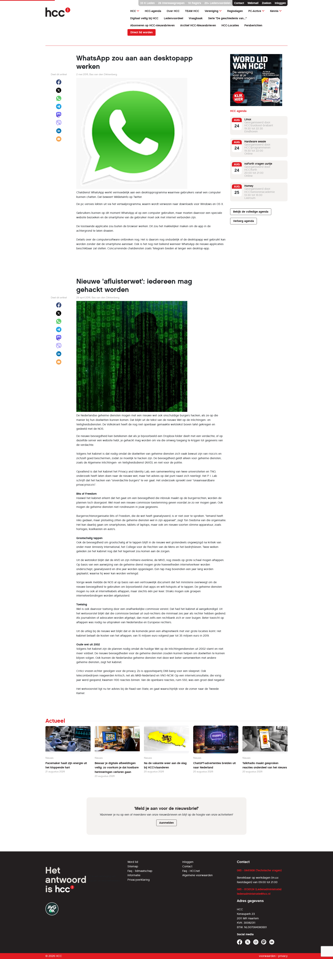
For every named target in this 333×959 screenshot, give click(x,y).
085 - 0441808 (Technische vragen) (259, 870)
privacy (283, 956)
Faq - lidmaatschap (139, 871)
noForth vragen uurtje (258, 163)
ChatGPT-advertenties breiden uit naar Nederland (214, 765)
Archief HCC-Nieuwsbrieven (198, 25)
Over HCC (173, 11)
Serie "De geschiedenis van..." (227, 18)
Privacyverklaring (138, 879)
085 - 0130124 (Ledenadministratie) (259, 889)
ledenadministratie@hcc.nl (253, 893)
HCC (133, 11)
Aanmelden (166, 822)
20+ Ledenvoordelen (217, 3)
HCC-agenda (153, 11)
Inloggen (280, 3)
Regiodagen (235, 11)
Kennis (274, 11)
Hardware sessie (255, 141)
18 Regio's (194, 3)
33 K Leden (147, 3)
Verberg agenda (243, 221)
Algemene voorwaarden (197, 875)
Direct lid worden (141, 32)
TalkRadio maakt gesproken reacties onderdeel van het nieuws (264, 765)
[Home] (84, 12)
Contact (239, 3)
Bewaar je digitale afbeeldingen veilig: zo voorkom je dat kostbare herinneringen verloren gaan (117, 767)
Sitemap (132, 866)
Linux (247, 119)
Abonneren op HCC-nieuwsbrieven (152, 25)
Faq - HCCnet (191, 871)
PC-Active (254, 11)
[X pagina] (247, 942)
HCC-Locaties (230, 25)
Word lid (132, 862)
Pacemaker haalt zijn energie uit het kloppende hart (66, 765)
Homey (248, 185)
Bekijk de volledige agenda (250, 211)
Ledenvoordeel (173, 18)
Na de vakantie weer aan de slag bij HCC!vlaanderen (165, 765)
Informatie (133, 875)
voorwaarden (267, 956)
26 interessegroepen (171, 3)
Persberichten (253, 25)
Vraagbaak (196, 18)
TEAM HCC (192, 11)
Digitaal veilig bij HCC (144, 18)
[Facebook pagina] (239, 942)
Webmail (252, 3)
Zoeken (266, 3)
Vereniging (211, 11)
